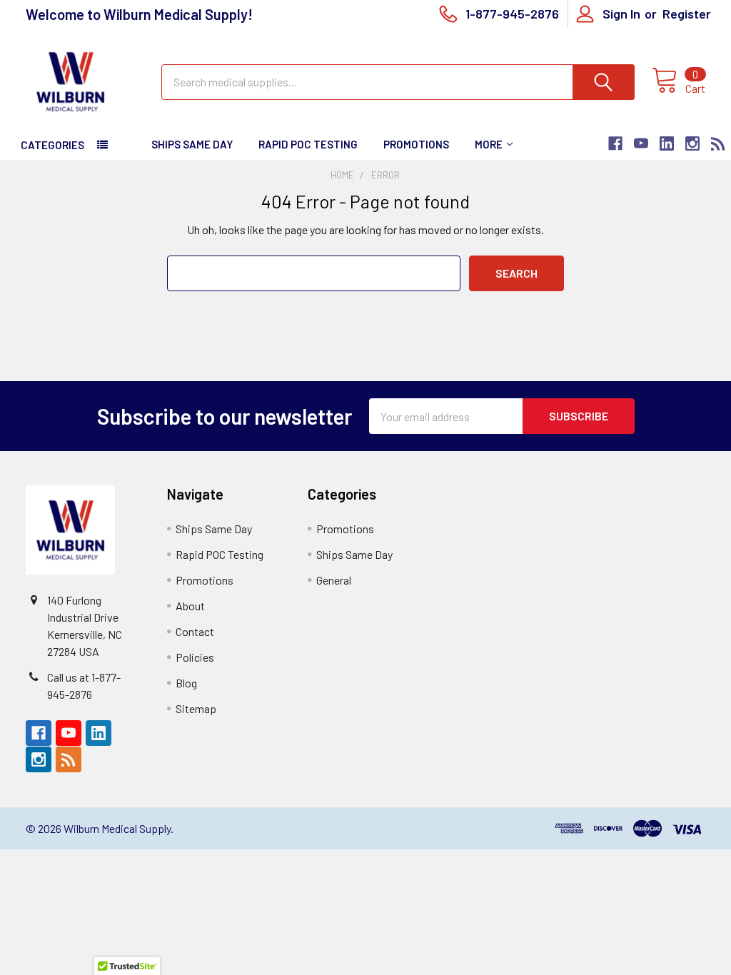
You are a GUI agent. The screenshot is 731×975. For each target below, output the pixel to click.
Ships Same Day (192, 144)
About (190, 605)
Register (686, 13)
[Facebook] (615, 143)
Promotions (416, 144)
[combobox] (398, 82)
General (333, 580)
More (489, 144)
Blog (186, 682)
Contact (195, 631)
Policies (195, 657)
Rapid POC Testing (308, 144)
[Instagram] (692, 143)
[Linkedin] (667, 143)
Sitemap (196, 708)
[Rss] (718, 143)
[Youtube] (641, 143)
